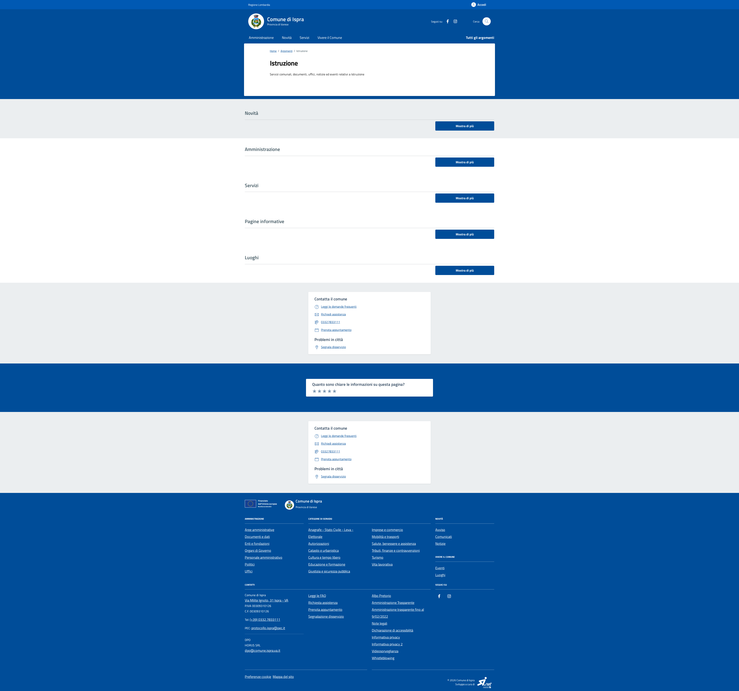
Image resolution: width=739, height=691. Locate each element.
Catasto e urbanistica (323, 550)
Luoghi (440, 575)
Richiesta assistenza (323, 602)
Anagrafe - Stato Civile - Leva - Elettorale (330, 533)
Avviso (440, 529)
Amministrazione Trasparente (393, 602)
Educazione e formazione (326, 564)
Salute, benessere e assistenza (394, 543)
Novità (287, 37)
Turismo (377, 557)
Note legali (379, 623)
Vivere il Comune (330, 37)
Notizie (440, 543)
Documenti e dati (257, 536)
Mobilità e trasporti (385, 536)
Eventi (440, 568)
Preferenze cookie (258, 676)
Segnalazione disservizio (326, 616)
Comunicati (443, 536)
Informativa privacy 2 (387, 644)
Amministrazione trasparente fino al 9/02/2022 (398, 613)
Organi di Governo (258, 550)
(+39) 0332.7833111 (265, 619)
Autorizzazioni (318, 543)
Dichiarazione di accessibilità (392, 630)
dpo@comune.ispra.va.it (262, 650)
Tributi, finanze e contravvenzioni (396, 550)
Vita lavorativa (382, 564)
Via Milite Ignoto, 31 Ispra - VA (266, 600)
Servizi (304, 37)
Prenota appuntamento (325, 609)
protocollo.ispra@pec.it (268, 628)
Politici (250, 564)
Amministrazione (261, 37)
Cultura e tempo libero (324, 557)
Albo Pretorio (381, 595)
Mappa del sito (283, 676)
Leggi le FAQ (317, 595)
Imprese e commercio (387, 529)
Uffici (248, 571)
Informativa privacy (386, 637)
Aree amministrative (259, 529)
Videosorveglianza (385, 651)
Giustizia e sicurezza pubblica (329, 571)
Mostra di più (465, 126)
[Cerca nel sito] (486, 21)
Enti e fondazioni (257, 543)
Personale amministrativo (263, 557)
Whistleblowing (383, 658)
